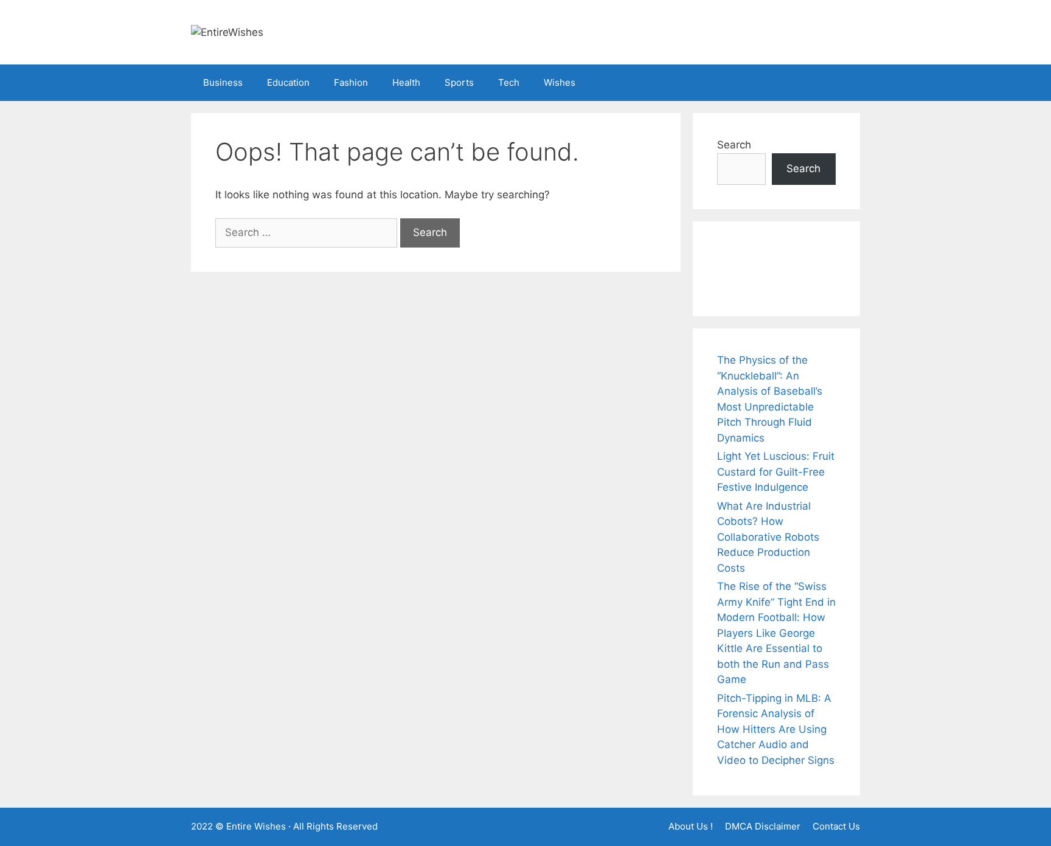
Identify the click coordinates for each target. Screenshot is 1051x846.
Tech (508, 82)
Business (223, 82)
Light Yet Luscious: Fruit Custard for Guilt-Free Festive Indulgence (775, 471)
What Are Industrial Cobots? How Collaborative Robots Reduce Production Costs (768, 537)
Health (406, 82)
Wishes (559, 82)
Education (288, 82)
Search (734, 145)
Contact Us (836, 826)
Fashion (351, 82)
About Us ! (690, 826)
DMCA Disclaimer (762, 826)
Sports (459, 82)
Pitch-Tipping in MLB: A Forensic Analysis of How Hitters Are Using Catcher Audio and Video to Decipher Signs (775, 729)
